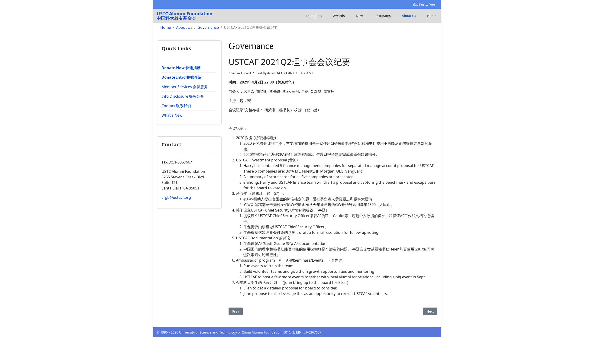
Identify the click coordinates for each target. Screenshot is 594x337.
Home (431, 15)
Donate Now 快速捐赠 (180, 67)
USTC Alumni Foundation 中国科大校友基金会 (185, 15)
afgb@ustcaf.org (423, 4)
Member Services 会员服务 (184, 86)
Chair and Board (240, 73)
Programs (383, 15)
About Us (409, 15)
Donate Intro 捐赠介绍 (181, 77)
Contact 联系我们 (176, 105)
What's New (171, 115)
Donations (314, 15)
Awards (339, 15)
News (360, 15)
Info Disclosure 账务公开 (182, 96)
